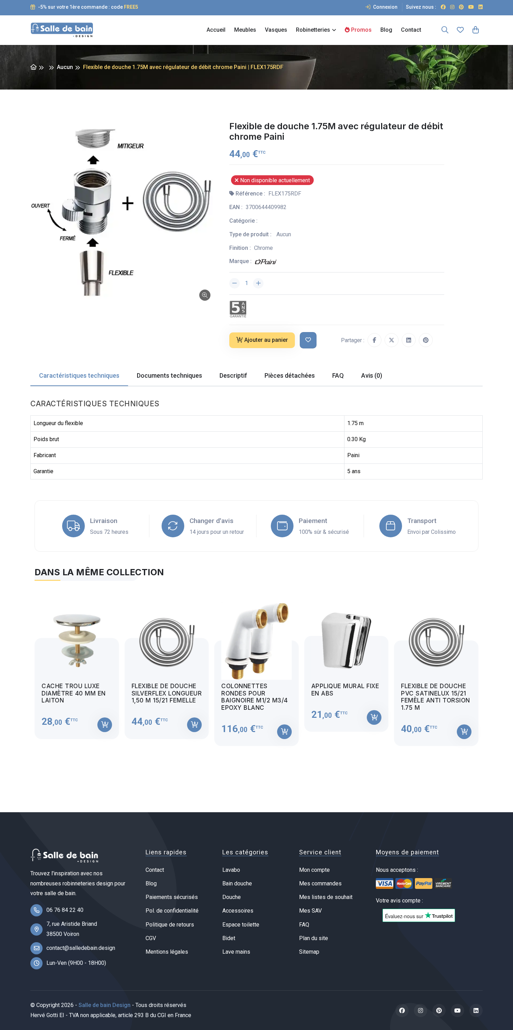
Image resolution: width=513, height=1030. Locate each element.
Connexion (384, 7)
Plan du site (313, 938)
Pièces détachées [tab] (290, 375)
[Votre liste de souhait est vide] (460, 30)
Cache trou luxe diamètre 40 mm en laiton (74, 693)
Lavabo (231, 870)
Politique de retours (170, 924)
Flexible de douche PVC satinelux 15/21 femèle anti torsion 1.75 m (435, 697)
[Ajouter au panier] (104, 724)
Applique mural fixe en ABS (345, 690)
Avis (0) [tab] (371, 375)
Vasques (276, 29)
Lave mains (236, 951)
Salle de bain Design (105, 1005)
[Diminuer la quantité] (234, 283)
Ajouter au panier (266, 340)
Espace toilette (240, 924)
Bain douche (237, 883)
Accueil (216, 29)
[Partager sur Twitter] (392, 340)
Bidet (228, 938)
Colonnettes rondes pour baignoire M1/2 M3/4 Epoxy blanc (254, 697)
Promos (361, 29)
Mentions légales (167, 951)
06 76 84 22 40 (64, 910)
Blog (386, 29)
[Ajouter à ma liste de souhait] (308, 340)
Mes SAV (310, 910)
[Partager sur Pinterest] (426, 340)
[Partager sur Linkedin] (409, 340)
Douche (231, 897)
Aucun (65, 67)
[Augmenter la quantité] (258, 283)
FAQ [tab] (338, 375)
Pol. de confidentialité (172, 910)
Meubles (245, 29)
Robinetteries (313, 29)
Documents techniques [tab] (169, 375)
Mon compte (314, 870)
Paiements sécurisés (172, 897)
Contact (411, 29)
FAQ (304, 924)
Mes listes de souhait (325, 897)
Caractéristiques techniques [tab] (79, 375)
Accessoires (237, 910)
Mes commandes (320, 883)
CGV (151, 938)
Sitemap (309, 951)
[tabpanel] (256, 667)
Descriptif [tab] (233, 375)
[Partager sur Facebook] (374, 340)
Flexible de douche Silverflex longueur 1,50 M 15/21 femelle (167, 693)
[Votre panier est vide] (476, 30)
